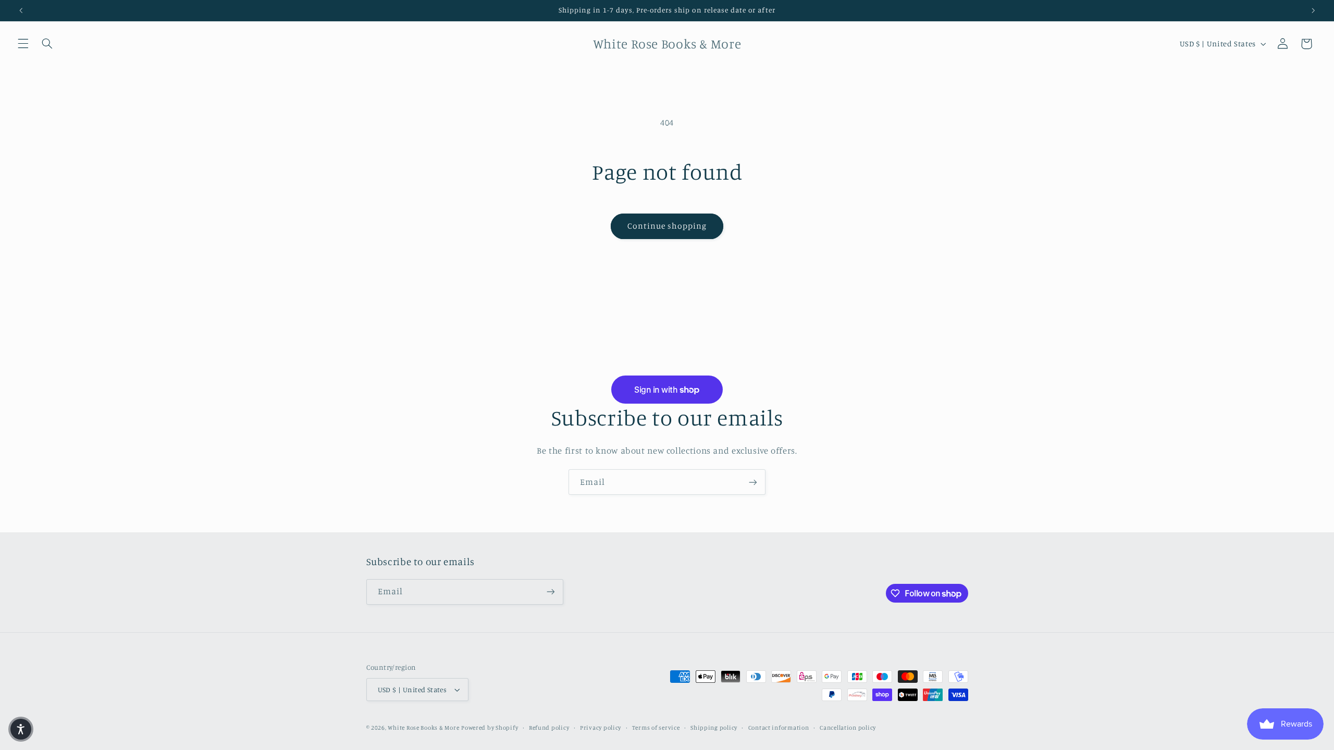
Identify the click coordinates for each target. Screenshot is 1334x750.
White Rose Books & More (423, 727)
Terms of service (656, 727)
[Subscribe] (753, 482)
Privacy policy (600, 727)
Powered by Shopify (489, 727)
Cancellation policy (848, 727)
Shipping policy (713, 727)
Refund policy (549, 727)
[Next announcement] (1313, 10)
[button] (23, 44)
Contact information (778, 727)
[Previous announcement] (20, 10)
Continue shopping (667, 226)
